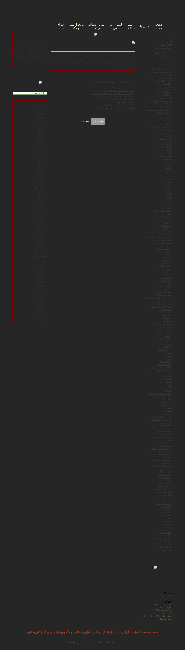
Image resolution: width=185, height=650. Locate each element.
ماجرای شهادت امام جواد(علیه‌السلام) (118, 105)
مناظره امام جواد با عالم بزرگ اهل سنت (117, 99)
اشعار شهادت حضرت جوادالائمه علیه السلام (116, 96)
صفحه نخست (165, 39)
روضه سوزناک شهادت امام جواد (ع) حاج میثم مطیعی (112, 88)
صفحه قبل (98, 121)
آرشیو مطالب (165, 45)
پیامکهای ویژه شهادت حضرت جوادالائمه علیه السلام (112, 94)
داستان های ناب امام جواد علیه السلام (118, 91)
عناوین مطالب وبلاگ (162, 53)
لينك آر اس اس (165, 50)
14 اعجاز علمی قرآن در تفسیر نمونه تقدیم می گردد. (112, 82)
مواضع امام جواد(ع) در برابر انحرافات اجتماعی (115, 108)
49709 (117, 642)
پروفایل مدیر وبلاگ (163, 48)
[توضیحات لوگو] (155, 567)
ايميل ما (167, 42)
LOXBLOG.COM (86, 642)
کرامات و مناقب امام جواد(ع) (122, 102)
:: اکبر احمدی (167, 596)
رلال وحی (130, 85)
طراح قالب (166, 56)
